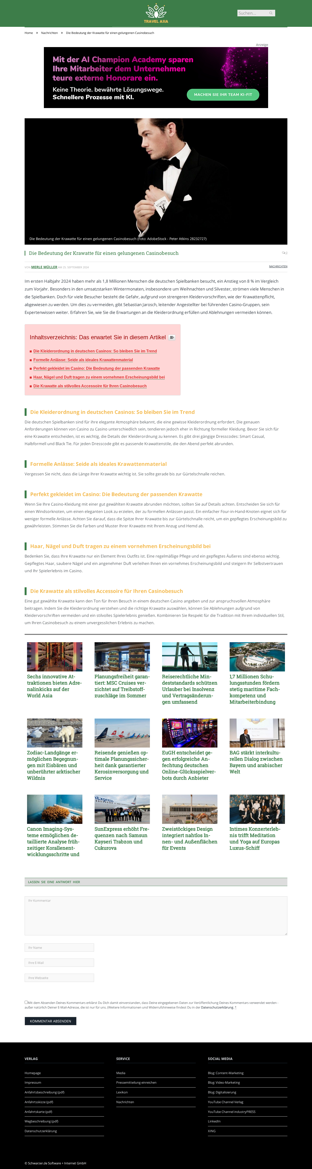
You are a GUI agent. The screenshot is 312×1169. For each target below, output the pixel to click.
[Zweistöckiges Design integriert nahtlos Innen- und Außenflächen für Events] (189, 809)
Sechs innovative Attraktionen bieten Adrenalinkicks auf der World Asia (54, 686)
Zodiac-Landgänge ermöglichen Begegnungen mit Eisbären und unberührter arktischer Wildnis (53, 765)
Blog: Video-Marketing (224, 1082)
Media (120, 1073)
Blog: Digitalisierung (222, 1092)
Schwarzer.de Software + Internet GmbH (57, 1163)
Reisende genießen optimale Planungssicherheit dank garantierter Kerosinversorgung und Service (122, 765)
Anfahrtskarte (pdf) (38, 1111)
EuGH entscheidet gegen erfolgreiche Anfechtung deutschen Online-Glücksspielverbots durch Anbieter (189, 765)
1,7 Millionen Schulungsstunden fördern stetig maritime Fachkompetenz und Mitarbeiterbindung (255, 689)
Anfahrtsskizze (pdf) (39, 1102)
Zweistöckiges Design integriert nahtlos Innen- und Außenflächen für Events (189, 838)
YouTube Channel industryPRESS (231, 1111)
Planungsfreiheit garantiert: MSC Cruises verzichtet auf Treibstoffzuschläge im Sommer (122, 686)
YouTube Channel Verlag (225, 1102)
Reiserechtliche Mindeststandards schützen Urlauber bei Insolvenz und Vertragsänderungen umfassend (189, 689)
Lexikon (122, 1092)
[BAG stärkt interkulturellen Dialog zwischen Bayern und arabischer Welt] (257, 733)
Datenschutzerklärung (217, 1007)
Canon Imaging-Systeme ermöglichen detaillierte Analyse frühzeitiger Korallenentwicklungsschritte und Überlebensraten (53, 841)
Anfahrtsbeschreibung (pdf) (44, 1092)
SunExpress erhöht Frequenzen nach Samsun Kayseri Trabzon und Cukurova (122, 838)
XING (211, 1131)
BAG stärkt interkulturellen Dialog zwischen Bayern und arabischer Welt (256, 762)
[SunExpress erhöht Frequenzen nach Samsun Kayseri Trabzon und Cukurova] (122, 809)
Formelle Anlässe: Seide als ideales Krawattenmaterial (83, 360)
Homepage (33, 1073)
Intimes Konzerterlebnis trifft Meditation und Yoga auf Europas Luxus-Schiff (255, 838)
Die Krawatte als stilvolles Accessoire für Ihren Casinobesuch (90, 386)
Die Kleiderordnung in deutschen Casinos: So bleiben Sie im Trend (95, 351)
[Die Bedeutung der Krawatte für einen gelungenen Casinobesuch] (156, 182)
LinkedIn (214, 1121)
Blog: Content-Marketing (226, 1073)
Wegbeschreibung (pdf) (41, 1121)
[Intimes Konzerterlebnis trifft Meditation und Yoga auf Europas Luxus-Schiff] (257, 809)
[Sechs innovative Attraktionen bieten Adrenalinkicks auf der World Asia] (54, 656)
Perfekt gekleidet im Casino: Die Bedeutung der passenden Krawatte (96, 368)
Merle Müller (44, 267)
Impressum (33, 1082)
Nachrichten (278, 266)
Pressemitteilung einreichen (136, 1082)
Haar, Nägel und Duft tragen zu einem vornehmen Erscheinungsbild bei (99, 377)
